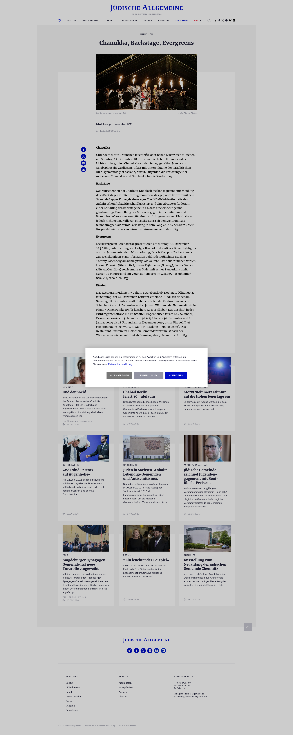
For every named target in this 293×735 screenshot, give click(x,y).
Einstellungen (148, 375)
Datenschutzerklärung (120, 364)
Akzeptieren (176, 375)
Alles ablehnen (119, 375)
